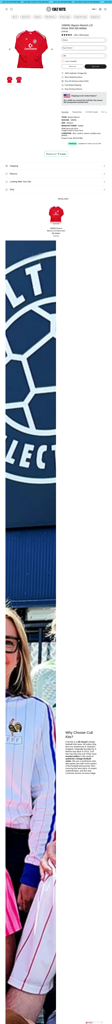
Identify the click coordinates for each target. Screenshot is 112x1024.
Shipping (14, 166)
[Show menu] (6, 9)
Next (51, 49)
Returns (13, 174)
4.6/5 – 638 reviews (81, 35)
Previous (10, 49)
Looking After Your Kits (20, 181)
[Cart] (105, 9)
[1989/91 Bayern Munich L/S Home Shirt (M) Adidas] (56, 214)
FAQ (12, 189)
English (90, 1022)
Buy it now (95, 66)
